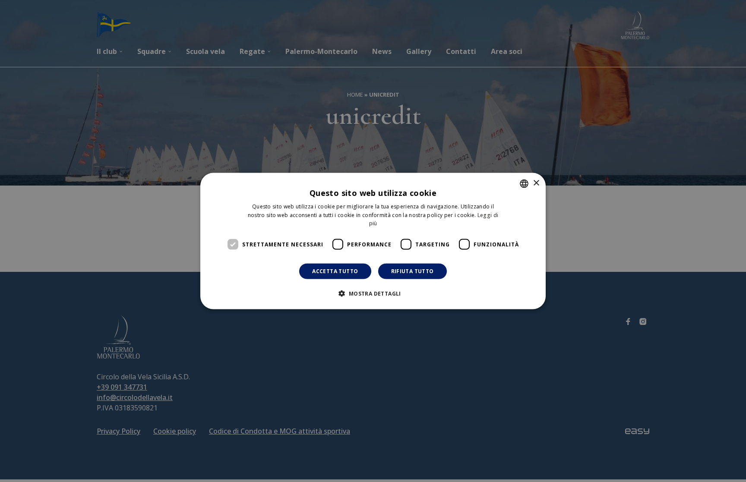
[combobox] (524, 183)
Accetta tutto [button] (335, 271)
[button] (373, 293)
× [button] (536, 183)
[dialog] (373, 241)
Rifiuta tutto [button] (412, 271)
